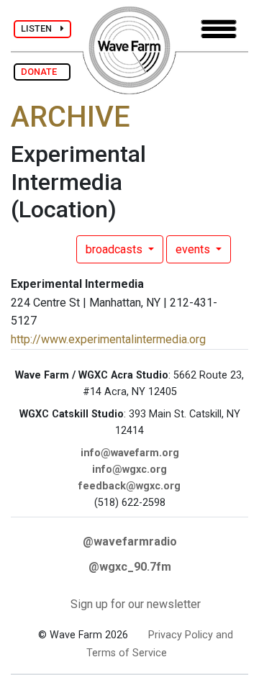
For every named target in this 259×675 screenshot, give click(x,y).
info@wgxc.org (129, 469)
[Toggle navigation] (218, 29)
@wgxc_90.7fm (129, 567)
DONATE (42, 71)
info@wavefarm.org (130, 453)
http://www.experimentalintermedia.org (108, 339)
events (194, 249)
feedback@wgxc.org (129, 486)
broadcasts (115, 249)
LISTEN (40, 28)
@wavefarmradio (130, 541)
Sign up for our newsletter (136, 604)
